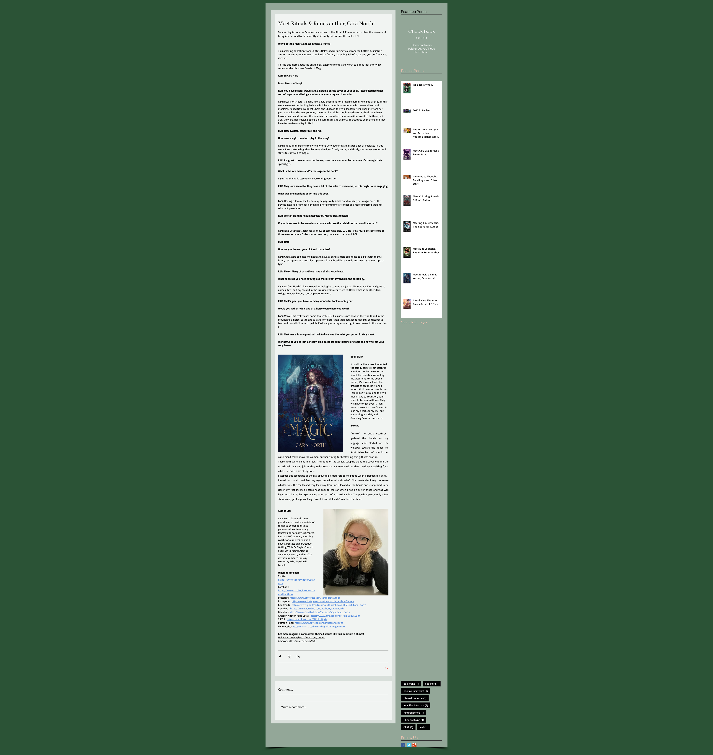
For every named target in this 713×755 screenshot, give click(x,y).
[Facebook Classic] (403, 745)
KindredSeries (414, 712)
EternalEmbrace (416, 698)
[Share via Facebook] (280, 656)
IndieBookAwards (416, 705)
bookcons (412, 683)
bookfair (433, 683)
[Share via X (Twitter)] (289, 656)
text (424, 727)
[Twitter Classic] (409, 745)
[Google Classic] (414, 745)
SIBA (409, 727)
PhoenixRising (414, 719)
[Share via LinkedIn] (298, 656)
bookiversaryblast (416, 690)
